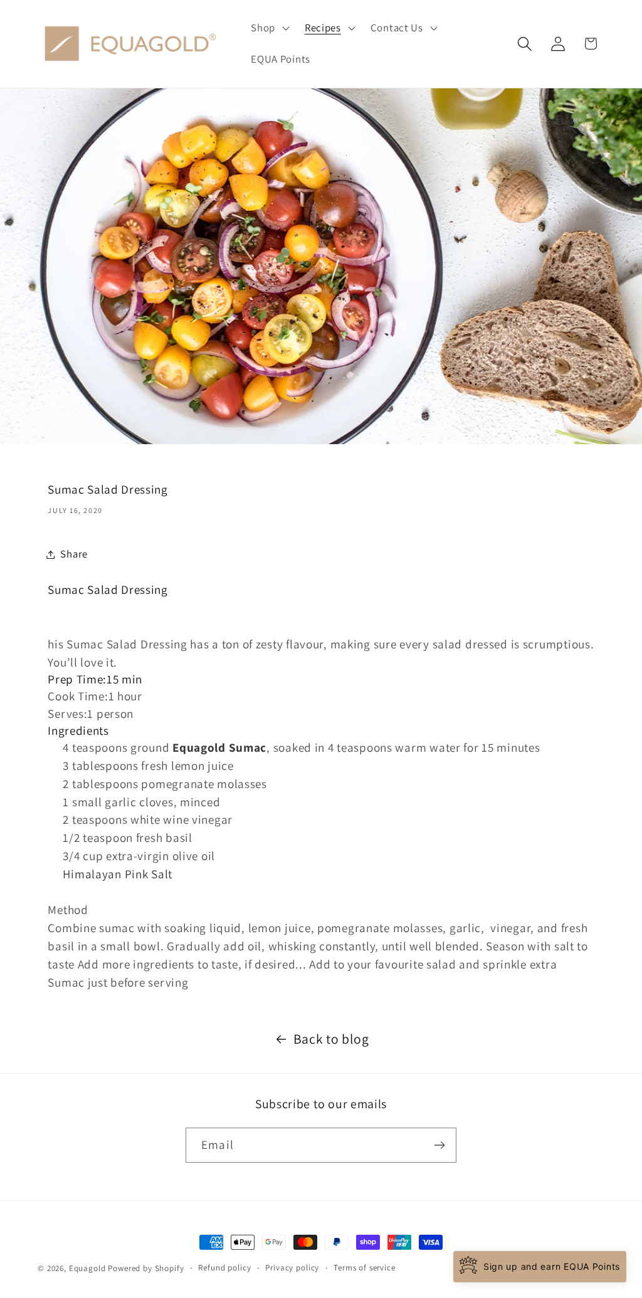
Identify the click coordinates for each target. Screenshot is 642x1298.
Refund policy (224, 1267)
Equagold (87, 1268)
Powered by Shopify (146, 1268)
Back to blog (331, 1038)
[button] (269, 28)
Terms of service (364, 1267)
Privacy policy (292, 1267)
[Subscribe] (439, 1145)
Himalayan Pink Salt (117, 874)
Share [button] (74, 554)
